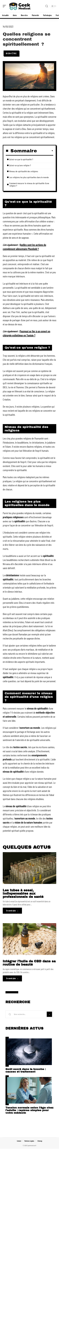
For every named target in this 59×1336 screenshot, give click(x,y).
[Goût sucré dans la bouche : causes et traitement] (29, 1051)
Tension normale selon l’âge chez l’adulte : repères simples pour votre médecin (29, 1110)
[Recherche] (47, 6)
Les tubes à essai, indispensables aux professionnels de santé (23, 893)
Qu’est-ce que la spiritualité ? (21, 159)
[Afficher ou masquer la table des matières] (45, 150)
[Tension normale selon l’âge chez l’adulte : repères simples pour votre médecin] (29, 1090)
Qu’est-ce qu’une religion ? (20, 165)
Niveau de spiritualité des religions (23, 171)
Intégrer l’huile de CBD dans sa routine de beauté (29, 963)
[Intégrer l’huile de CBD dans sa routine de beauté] (29, 939)
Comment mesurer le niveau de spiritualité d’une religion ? (29, 184)
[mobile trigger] (5, 6)
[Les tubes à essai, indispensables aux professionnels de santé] (29, 868)
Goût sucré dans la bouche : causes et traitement (25, 1070)
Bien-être (11, 53)
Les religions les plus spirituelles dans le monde (29, 177)
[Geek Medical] (19, 6)
